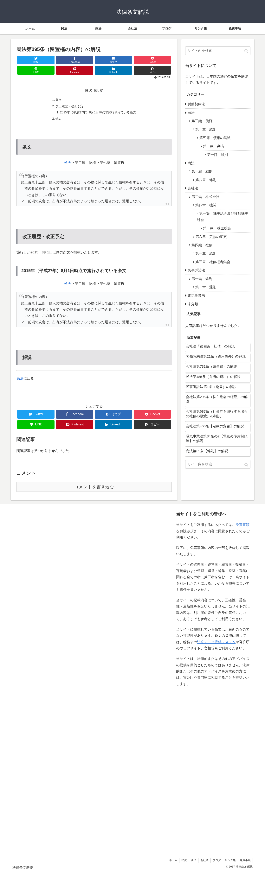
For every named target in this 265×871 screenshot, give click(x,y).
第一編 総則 (201, 171)
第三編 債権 (201, 121)
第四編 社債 (201, 245)
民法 (67, 163)
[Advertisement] (51, 680)
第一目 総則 (217, 155)
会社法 (193, 188)
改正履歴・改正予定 (69, 106)
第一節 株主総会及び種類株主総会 (222, 217)
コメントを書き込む (94, 486)
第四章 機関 (205, 205)
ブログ (217, 860)
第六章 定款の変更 (211, 237)
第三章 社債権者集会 (212, 262)
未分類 (193, 304)
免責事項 (242, 525)
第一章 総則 (205, 129)
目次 (88, 90)
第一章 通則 (205, 287)
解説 (58, 118)
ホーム (173, 860)
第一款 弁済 (213, 146)
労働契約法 (196, 104)
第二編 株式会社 (205, 197)
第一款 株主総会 (217, 228)
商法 (191, 163)
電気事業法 (196, 295)
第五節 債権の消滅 (215, 138)
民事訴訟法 (196, 270)
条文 (58, 99)
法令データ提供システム (216, 642)
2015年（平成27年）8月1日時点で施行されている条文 (98, 112)
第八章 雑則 (205, 180)
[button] (246, 51)
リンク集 (230, 860)
